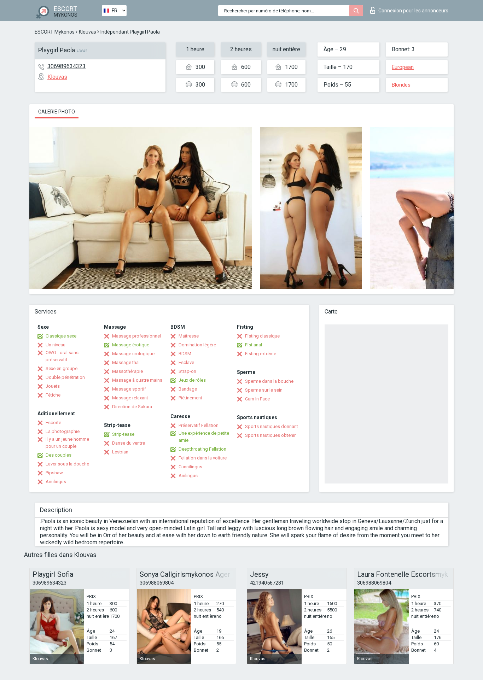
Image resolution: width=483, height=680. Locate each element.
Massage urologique (133, 353)
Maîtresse (189, 336)
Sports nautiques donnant (271, 426)
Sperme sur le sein (264, 390)
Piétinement (190, 397)
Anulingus (56, 481)
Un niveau (55, 344)
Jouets (53, 386)
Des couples (58, 455)
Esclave (186, 362)
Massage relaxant (130, 397)
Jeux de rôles (192, 380)
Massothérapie (127, 371)
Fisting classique (262, 336)
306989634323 (66, 66)
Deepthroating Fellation (202, 449)
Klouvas (87, 32)
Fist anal (253, 344)
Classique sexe (61, 336)
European (403, 67)
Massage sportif (129, 389)
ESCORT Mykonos (55, 32)
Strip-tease (123, 434)
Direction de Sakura (132, 406)
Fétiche (53, 395)
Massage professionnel (136, 336)
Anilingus (188, 475)
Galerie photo (56, 112)
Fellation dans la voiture (203, 458)
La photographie (63, 431)
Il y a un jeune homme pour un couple (67, 442)
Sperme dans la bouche (269, 381)
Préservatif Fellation (199, 425)
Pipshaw (54, 472)
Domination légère (197, 344)
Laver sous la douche (67, 464)
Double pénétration (65, 377)
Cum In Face (257, 398)
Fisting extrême (260, 353)
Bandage (188, 389)
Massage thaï (126, 362)
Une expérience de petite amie (204, 436)
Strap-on (187, 371)
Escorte (53, 422)
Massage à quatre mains (137, 380)
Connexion (413, 10)
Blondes (401, 85)
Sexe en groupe (61, 368)
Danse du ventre (128, 443)
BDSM (185, 353)
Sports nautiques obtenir (270, 435)
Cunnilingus (190, 466)
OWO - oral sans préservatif (62, 356)
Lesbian (120, 452)
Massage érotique (130, 344)
